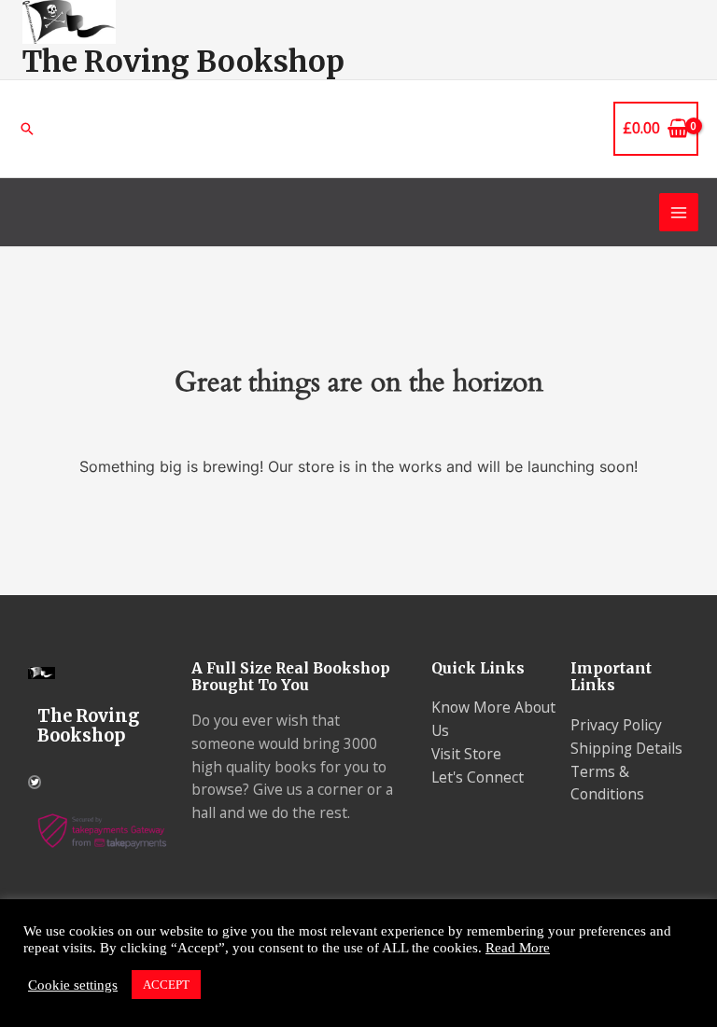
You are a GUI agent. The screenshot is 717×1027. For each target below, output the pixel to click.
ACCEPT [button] (166, 985)
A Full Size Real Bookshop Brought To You (290, 677)
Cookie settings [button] (73, 985)
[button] (27, 128)
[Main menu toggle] (678, 212)
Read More (517, 947)
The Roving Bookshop (183, 61)
